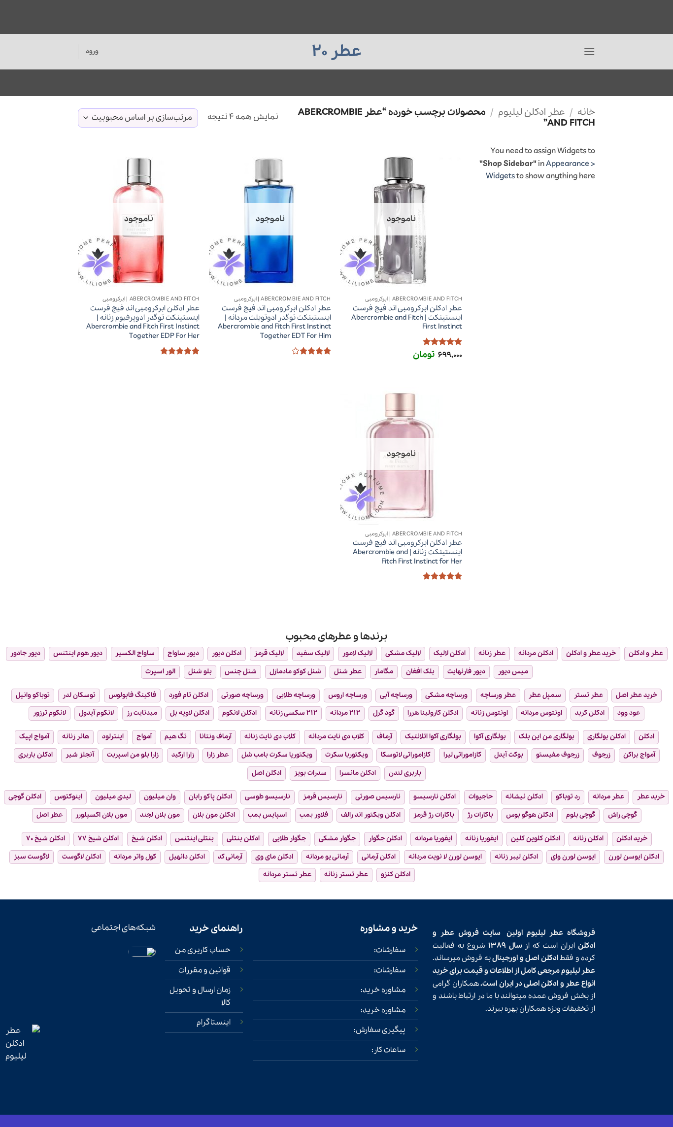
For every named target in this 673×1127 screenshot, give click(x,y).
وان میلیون (160, 796)
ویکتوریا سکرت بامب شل (276, 755)
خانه (586, 112)
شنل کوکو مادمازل (295, 671)
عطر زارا (218, 755)
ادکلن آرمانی (379, 857)
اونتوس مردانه (541, 713)
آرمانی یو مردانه (327, 857)
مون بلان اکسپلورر (101, 815)
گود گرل (384, 713)
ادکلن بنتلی (243, 838)
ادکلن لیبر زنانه (516, 857)
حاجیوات (481, 796)
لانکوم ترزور (49, 713)
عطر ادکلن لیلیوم (531, 112)
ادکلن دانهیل (187, 857)
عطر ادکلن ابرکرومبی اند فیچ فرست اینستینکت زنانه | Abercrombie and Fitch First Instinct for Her (407, 552)
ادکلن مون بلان (214, 815)
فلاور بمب (314, 815)
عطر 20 (337, 52)
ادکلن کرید (590, 713)
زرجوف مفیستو (557, 755)
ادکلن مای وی (274, 857)
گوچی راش (622, 815)
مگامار (383, 671)
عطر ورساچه (498, 695)
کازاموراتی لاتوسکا (406, 755)
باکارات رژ (480, 815)
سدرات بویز (310, 773)
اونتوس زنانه (489, 713)
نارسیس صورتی (378, 796)
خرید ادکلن (631, 838)
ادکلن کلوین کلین (535, 838)
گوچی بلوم (580, 815)
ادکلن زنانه (588, 838)
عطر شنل (348, 671)
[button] (589, 51)
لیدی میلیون (113, 796)
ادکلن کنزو (395, 874)
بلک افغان (420, 671)
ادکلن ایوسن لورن (633, 857)
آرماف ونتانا (216, 736)
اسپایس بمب (267, 815)
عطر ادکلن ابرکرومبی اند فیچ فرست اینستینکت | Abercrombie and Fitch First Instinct (406, 317)
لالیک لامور (357, 653)
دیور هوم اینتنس (77, 653)
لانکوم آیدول (96, 713)
